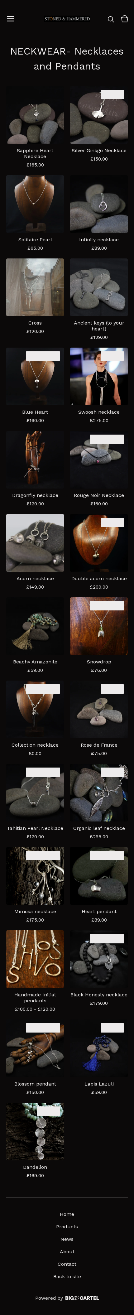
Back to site (67, 1276)
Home (67, 1214)
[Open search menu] (111, 18)
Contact (67, 1264)
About (67, 1252)
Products (67, 1227)
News (67, 1239)
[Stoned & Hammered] (67, 18)
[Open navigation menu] (10, 18)
